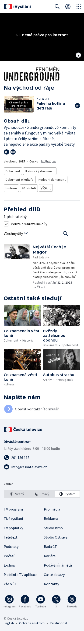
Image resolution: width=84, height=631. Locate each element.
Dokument (13, 171)
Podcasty (11, 546)
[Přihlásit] (68, 6)
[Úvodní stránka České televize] (23, 429)
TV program (13, 509)
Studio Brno (53, 527)
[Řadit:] (76, 233)
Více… (46, 188)
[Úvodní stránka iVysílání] (17, 6)
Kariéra (50, 555)
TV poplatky (13, 527)
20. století (29, 188)
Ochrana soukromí (32, 623)
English (9, 623)
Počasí (9, 555)
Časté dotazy (54, 574)
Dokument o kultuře (20, 179)
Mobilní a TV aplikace (20, 574)
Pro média (52, 509)
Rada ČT (50, 546)
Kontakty (51, 584)
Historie (11, 188)
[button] (18, 266)
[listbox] (42, 494)
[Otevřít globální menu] (78, 6)
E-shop (9, 565)
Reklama (51, 518)
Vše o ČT (10, 584)
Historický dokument (40, 171)
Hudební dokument (52, 179)
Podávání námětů (58, 565)
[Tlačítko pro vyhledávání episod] (65, 233)
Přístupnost (58, 623)
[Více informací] (78, 55)
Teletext (11, 537)
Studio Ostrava (55, 537)
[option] (16, 494)
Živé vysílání (13, 518)
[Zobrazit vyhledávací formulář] (57, 6)
